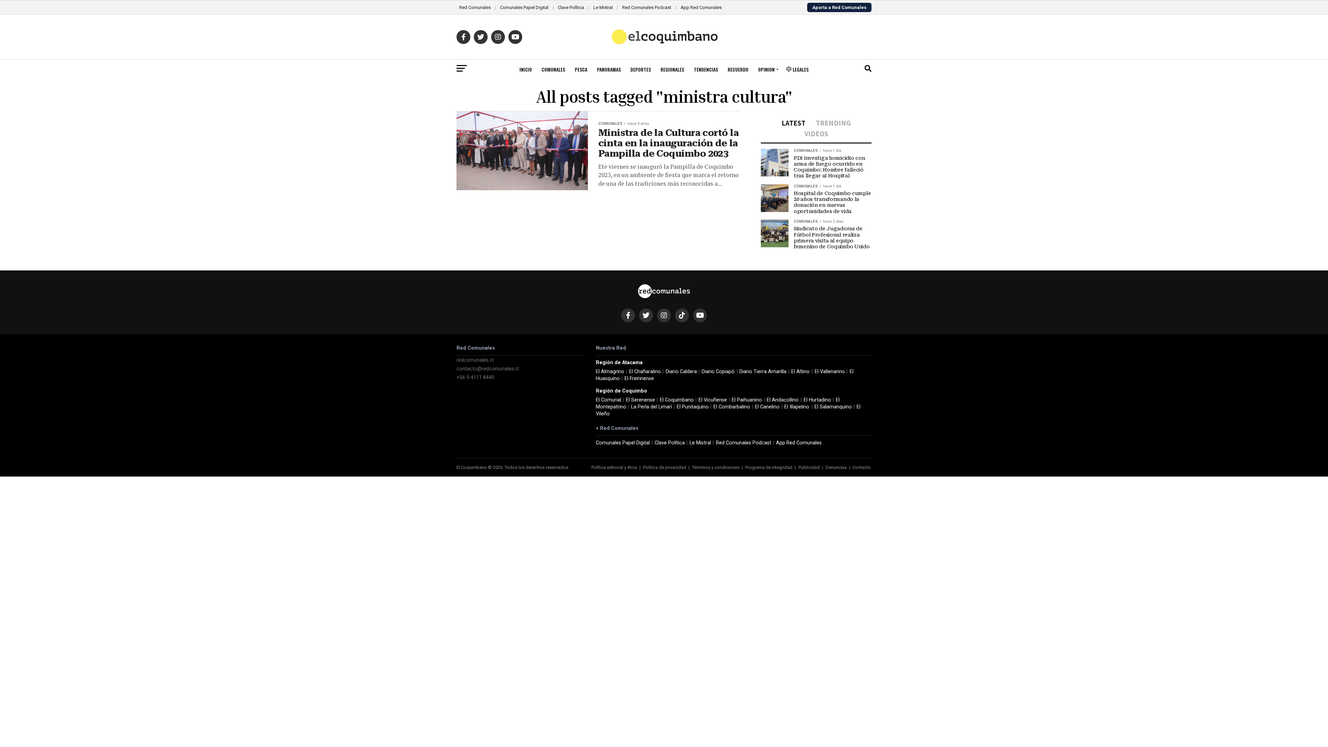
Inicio (525, 69)
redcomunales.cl (475, 360)
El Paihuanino (747, 400)
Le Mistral (603, 7)
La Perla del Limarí (651, 407)
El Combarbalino (731, 407)
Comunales (553, 69)
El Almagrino (610, 372)
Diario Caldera (681, 372)
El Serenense (640, 400)
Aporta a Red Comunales (839, 7)
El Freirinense (639, 378)
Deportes (640, 69)
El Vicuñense (713, 400)
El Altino (800, 372)
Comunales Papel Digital (524, 7)
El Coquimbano (677, 400)
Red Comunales (475, 7)
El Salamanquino (833, 407)
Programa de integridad (768, 467)
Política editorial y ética (614, 467)
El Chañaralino (645, 372)
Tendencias (706, 69)
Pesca (581, 69)
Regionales (672, 69)
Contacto (861, 467)
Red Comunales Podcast (646, 7)
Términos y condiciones (715, 467)
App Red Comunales (701, 7)
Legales (800, 69)
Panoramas (609, 69)
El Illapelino (796, 407)
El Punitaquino (693, 407)
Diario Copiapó (718, 372)
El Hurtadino (817, 400)
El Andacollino (783, 400)
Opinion (766, 69)
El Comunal (608, 400)
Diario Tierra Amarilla (762, 372)
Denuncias (836, 467)
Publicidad (809, 467)
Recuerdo (738, 69)
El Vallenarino (830, 372)
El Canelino (767, 407)
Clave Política (571, 7)
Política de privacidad (664, 467)
